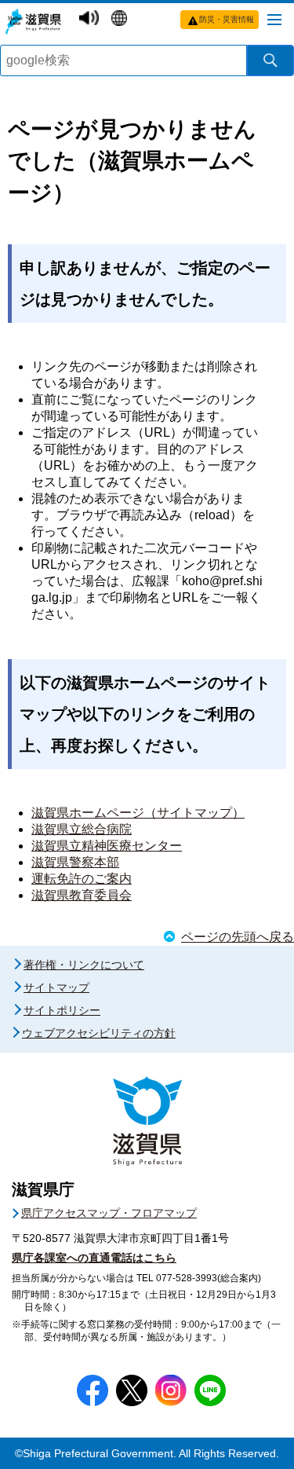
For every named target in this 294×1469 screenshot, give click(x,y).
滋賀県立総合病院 (81, 829)
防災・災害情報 (226, 19)
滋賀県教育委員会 (81, 895)
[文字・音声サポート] (91, 17)
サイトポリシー (62, 1010)
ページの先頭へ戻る (237, 936)
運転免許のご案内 (81, 878)
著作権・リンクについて (84, 964)
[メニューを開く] (274, 19)
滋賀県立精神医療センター (106, 845)
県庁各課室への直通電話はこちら (94, 1257)
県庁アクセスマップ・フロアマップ (109, 1213)
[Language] (121, 17)
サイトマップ (56, 987)
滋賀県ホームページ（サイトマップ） (138, 812)
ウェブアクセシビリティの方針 (99, 1033)
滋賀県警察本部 (75, 862)
